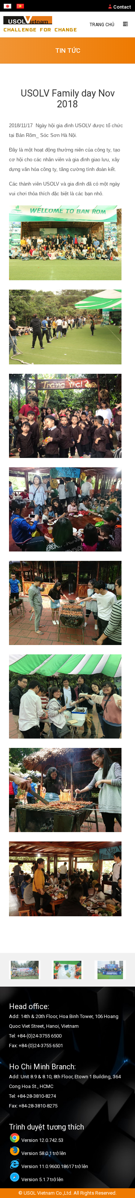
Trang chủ (102, 24)
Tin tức (67, 50)
